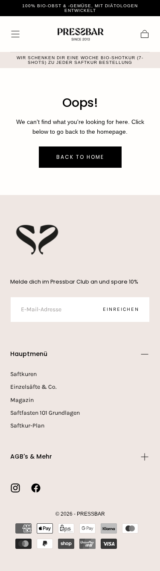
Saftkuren (23, 374)
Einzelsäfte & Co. (33, 386)
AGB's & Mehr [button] (31, 456)
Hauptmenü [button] (28, 354)
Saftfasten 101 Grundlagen (45, 412)
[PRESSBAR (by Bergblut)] (38, 239)
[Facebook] (35, 488)
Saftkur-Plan (27, 425)
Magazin (22, 400)
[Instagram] (15, 488)
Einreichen (121, 309)
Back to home (80, 157)
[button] (15, 34)
